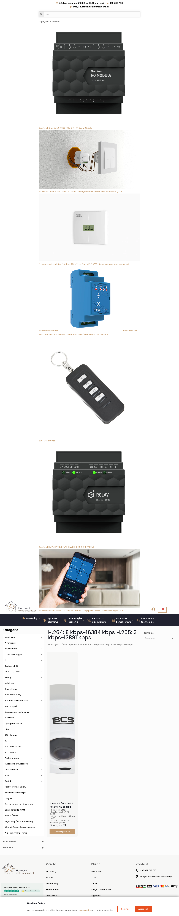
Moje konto (96, 871)
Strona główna (54, 644)
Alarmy (49, 877)
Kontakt (95, 883)
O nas (93, 877)
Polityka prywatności (101, 889)
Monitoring (51, 871)
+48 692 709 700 (148, 870)
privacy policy (84, 910)
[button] (31, 618)
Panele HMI (51, 895)
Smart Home (52, 889)
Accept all (143, 908)
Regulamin (96, 895)
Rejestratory (52, 883)
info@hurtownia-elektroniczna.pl (156, 876)
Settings (125, 908)
